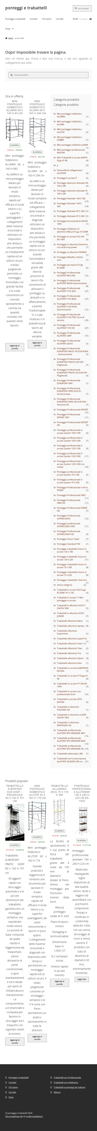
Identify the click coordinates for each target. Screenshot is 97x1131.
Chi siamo (46, 19)
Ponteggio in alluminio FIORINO (72, 252)
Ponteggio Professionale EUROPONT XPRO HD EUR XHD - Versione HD (72, 402)
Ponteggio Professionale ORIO (71, 495)
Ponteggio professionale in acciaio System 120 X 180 (69, 447)
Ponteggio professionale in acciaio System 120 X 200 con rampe (70, 464)
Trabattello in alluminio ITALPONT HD (68, 708)
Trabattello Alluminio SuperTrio (72, 638)
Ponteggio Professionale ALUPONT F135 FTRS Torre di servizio (70, 317)
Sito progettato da (14, 1116)
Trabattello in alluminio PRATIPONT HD (68, 724)
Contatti (34, 19)
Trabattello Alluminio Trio (69, 653)
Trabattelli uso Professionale (67, 1077)
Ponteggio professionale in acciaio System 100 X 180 (69, 431)
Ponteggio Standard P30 (68, 544)
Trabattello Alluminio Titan (69, 648)
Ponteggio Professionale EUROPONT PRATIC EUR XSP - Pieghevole (71, 362)
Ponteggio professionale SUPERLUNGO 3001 (68, 525)
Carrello (60, 19)
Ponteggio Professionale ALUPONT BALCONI (68, 274)
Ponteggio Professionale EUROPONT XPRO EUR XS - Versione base (69, 391)
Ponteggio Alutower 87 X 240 (70, 216)
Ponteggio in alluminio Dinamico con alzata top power (72, 246)
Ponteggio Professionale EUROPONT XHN (68, 382)
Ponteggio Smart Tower (68, 539)
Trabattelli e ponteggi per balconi (69, 1087)
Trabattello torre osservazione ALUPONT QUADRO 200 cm (71, 760)
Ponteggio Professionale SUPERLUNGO (68, 517)
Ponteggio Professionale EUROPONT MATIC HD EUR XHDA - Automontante (72, 351)
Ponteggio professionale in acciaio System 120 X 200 (69, 455)
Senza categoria (64, 584)
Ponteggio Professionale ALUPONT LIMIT (68, 334)
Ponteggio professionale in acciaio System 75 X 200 (69, 481)
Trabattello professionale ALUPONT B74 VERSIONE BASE (71, 739)
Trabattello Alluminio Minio (70, 621)
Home (10, 38)
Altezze (57, 1092)
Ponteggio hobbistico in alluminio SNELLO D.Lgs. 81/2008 (72, 230)
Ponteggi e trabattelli (15, 19)
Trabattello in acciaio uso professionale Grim (69, 693)
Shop (7, 28)
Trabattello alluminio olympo (70, 625)
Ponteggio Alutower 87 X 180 (70, 211)
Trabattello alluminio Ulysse (70, 658)
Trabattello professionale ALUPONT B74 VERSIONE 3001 (71, 732)
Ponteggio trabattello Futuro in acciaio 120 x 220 (72, 558)
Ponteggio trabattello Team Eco (72, 580)
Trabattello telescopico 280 (70, 753)
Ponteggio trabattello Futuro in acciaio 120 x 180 (72, 550)
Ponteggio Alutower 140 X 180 (71, 198)
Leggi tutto (81, 979)
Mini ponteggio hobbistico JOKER (72, 144)
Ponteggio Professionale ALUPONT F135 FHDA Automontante (68, 306)
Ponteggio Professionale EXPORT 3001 (68, 416)
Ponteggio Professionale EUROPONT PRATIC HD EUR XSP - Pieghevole (72, 372)
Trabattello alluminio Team (70, 643)
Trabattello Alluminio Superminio (67, 632)
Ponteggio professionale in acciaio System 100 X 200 (69, 439)
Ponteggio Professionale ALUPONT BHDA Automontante (72, 282)
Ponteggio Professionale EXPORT (72, 409)
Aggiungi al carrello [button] (14, 347)
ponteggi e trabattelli (26, 7)
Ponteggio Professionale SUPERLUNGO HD (68, 533)
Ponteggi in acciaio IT (67, 178)
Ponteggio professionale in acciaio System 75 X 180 (69, 473)
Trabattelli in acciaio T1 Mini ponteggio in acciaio (70, 599)
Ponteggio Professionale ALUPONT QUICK (68, 342)
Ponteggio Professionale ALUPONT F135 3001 (68, 290)
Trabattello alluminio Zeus (69, 663)
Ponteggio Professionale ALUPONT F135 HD (68, 326)
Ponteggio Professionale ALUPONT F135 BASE (68, 297)
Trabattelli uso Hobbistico (66, 1082)
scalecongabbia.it (34, 1116)
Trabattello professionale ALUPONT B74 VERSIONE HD (70, 747)
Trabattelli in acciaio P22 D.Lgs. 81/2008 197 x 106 (71, 591)
